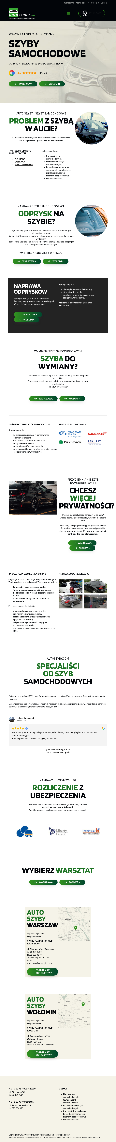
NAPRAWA (20, 159)
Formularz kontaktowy (44, 971)
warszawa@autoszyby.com (39, 963)
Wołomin (54, 84)
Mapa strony (64, 1135)
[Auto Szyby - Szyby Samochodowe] (22, 13)
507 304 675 (35, 1042)
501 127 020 (44, 958)
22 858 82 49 (36, 955)
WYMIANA (20, 162)
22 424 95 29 (36, 952)
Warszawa (25, 84)
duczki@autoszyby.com (43, 1045)
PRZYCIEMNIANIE (24, 164)
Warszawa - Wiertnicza (74, 3)
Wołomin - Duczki (99, 3)
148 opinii (43, 73)
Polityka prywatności (49, 1135)
